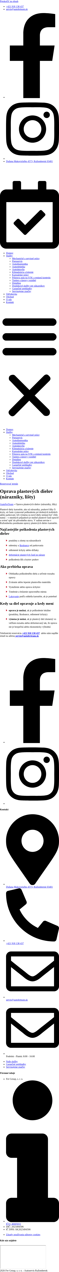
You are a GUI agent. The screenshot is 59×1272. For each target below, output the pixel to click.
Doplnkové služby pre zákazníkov (28, 286)
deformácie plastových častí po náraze (27, 555)
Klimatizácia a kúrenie (22, 272)
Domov (9, 253)
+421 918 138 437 (31, 633)
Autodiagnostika (20, 264)
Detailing (16, 283)
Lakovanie (14, 596)
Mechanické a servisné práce (25, 258)
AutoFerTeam (6, 504)
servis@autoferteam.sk (27, 636)
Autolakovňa (18, 269)
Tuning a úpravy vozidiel (24, 280)
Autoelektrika (18, 266)
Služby (9, 255)
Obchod (10, 296)
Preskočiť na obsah (9, 1)
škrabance (24, 545)
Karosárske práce (20, 275)
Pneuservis (17, 261)
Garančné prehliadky (22, 288)
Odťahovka (11, 294)
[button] (29, 366)
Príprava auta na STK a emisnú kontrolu (31, 277)
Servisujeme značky (21, 291)
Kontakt (10, 302)
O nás (9, 299)
